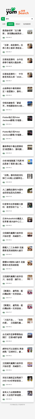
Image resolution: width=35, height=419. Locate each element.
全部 (3, 24)
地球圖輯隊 (27, 24)
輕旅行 (18, 24)
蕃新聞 (10, 24)
